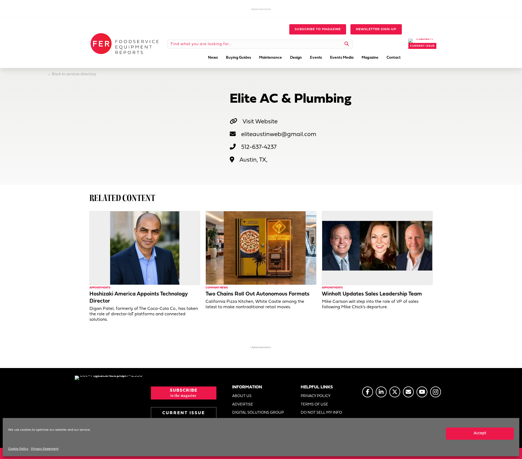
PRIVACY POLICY (316, 396)
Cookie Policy (18, 449)
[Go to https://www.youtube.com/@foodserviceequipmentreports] (422, 391)
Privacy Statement (44, 449)
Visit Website (260, 122)
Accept (480, 433)
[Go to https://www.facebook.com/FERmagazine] (367, 391)
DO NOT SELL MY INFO (321, 413)
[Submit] (346, 44)
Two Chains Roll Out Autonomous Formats (257, 294)
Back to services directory (74, 74)
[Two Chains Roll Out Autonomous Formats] (261, 248)
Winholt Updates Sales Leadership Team (372, 294)
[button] (317, 29)
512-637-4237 (258, 147)
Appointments (99, 287)
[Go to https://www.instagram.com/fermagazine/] (435, 391)
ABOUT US (241, 396)
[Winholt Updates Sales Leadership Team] (377, 248)
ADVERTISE (242, 405)
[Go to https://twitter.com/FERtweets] (394, 391)
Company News (217, 287)
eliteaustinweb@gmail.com (278, 134)
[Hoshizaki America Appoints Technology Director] (145, 248)
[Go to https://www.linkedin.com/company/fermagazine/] (381, 391)
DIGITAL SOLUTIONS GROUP (258, 413)
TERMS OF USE (314, 405)
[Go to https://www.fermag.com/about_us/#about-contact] (408, 391)
